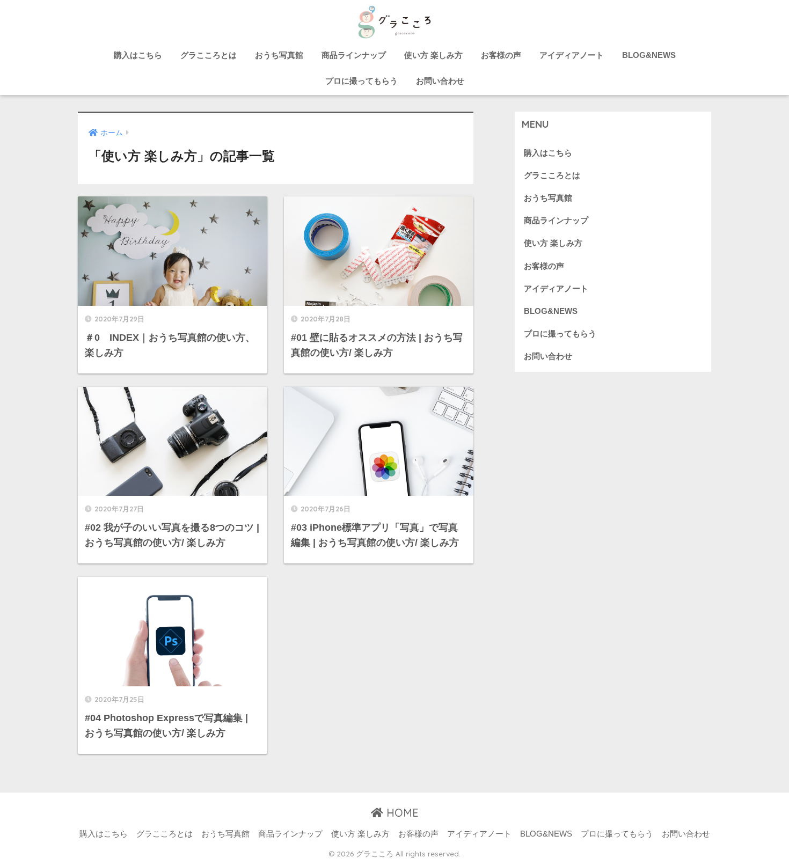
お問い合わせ (440, 80)
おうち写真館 (279, 55)
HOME (401, 812)
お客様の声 (501, 55)
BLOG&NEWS (649, 55)
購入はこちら (138, 55)
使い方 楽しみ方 (433, 55)
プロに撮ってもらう (361, 80)
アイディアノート (571, 55)
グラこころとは (208, 55)
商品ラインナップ (354, 55)
